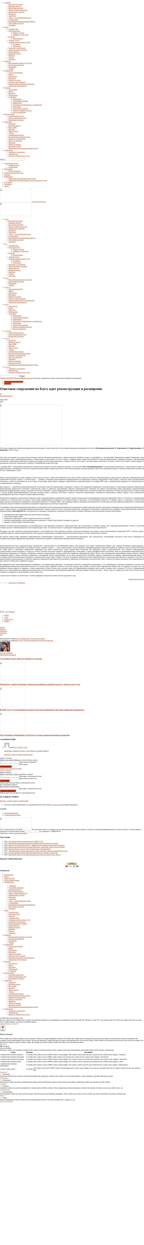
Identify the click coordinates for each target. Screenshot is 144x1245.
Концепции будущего (16, 120)
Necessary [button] (3, 1044)
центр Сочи (8, 619)
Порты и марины (14, 144)
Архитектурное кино (16, 116)
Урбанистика (13, 154)
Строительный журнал (12, 815)
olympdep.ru (21, 583)
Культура (11, 37)
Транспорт (8, 122)
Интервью (12, 78)
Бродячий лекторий (15, 4)
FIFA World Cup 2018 (16, 23)
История (7, 88)
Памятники (8, 177)
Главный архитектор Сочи (13, 173)
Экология (11, 59)
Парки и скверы (18, 33)
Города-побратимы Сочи (17, 118)
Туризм (11, 57)
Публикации (13, 95)
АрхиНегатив (13, 29)
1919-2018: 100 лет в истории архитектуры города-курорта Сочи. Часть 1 (34, 855)
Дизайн (11, 69)
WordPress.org (9, 882)
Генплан (7, 175)
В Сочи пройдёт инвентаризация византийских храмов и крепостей (33, 853)
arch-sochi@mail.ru (20, 833)
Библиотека (8, 169)
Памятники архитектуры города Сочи (22, 178)
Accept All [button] (14, 1024)
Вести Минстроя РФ (15, 8)
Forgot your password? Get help (11, 768)
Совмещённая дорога (16, 135)
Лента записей (9, 878)
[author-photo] (5, 651)
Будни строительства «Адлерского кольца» (29, 638)
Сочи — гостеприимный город (19, 18)
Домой (2, 378)
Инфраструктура (14, 54)
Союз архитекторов (15, 73)
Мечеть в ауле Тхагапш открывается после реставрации (33, 640)
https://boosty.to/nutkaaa (8, 655)
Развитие (11, 55)
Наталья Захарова (6, 396)
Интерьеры (12, 67)
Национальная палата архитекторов (21, 84)
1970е (6, 617)
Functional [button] (3, 1072)
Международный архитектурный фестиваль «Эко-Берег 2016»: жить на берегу (36, 847)
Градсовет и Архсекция (16, 48)
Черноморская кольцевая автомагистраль (23, 148)
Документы (17, 46)
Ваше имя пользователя (28, 762)
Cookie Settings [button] (5, 1024)
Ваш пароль (24, 764)
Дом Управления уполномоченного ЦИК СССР (25, 841)
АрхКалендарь (13, 165)
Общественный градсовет (17, 50)
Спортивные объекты (20, 101)
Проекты (7, 61)
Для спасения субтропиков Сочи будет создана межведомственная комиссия (35, 735)
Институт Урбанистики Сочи (19, 156)
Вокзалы (11, 129)
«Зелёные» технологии (16, 152)
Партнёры (7, 184)
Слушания (16, 44)
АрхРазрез (12, 16)
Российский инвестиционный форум (21, 21)
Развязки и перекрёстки (17, 139)
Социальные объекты (20, 108)
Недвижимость (13, 52)
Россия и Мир (9, 114)
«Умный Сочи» (14, 40)
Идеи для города (14, 171)
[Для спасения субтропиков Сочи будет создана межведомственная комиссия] (12, 731)
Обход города (13, 131)
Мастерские (12, 76)
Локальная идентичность (17, 86)
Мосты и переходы (15, 141)
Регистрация (8, 875)
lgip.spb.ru (12, 583)
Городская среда (14, 31)
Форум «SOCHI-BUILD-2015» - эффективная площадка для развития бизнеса (36, 845)
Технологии (8, 150)
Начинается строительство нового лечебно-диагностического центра (33, 843)
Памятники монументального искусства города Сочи (27, 180)
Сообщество (8, 71)
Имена (10, 74)
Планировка (17, 99)
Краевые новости (14, 6)
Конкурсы (12, 14)
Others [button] (2, 1096)
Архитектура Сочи (11, 163)
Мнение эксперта (14, 80)
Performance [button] (4, 1078)
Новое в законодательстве (17, 10)
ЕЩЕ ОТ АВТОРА (35, 659)
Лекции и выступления (16, 82)
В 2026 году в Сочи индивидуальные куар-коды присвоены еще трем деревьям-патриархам (42, 710)
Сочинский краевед (11, 813)
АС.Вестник (12, 167)
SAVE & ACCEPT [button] (6, 1102)
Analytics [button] (3, 1084)
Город (6, 27)
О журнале (8, 182)
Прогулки (11, 93)
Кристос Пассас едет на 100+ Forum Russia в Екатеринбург (29, 849)
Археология (12, 90)
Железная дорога (14, 126)
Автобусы (12, 124)
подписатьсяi (56, 805)
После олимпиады (19, 112)
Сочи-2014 (12, 97)
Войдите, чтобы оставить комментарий (18, 754)
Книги (10, 91)
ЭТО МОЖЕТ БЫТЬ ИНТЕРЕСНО (14, 659)
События (7, 2)
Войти (6, 876)
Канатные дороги (14, 146)
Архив (6, 186)
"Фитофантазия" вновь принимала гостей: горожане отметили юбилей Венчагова (38, 851)
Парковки (11, 143)
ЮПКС (6, 621)
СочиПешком (13, 20)
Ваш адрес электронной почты (31, 776)
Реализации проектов (16, 65)
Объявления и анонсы (16, 12)
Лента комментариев (11, 880)
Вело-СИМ (12, 127)
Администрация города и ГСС (19, 42)
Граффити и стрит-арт (20, 35)
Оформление (17, 103)
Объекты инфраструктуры (22, 110)
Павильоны (17, 107)
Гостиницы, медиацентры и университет (27, 105)
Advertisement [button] (5, 1090)
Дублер (11, 133)
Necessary (6, 1046)
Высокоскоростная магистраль (19, 137)
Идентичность (18, 38)
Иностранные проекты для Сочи (20, 63)
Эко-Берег (12, 25)
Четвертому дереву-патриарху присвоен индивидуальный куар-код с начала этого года (40, 684)
